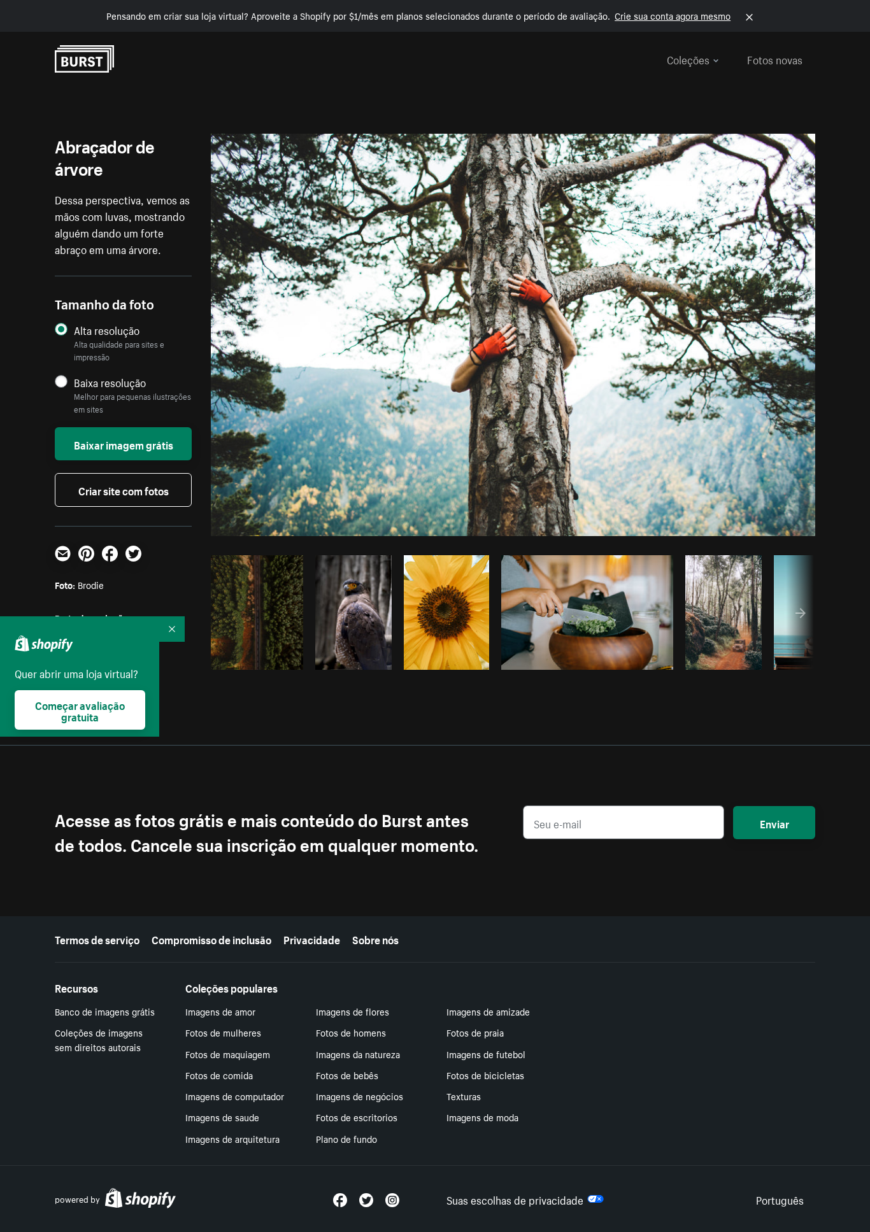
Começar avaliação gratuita (80, 710)
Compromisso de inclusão (211, 938)
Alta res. (405, 656)
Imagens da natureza (358, 1054)
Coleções (688, 58)
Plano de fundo (346, 1138)
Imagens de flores (352, 1011)
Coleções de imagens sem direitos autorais (99, 1039)
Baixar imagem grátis (123, 443)
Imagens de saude (222, 1117)
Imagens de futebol (485, 1054)
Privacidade (311, 938)
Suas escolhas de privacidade (514, 1199)
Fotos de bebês (347, 1075)
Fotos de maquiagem (227, 1054)
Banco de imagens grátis (105, 1011)
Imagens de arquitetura (232, 1138)
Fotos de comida (219, 1075)
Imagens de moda (482, 1117)
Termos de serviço (97, 938)
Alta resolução (106, 330)
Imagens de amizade (488, 1011)
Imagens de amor (220, 1011)
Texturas (463, 1096)
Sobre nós (375, 938)
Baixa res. (270, 656)
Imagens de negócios (359, 1096)
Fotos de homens (351, 1032)
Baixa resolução (110, 382)
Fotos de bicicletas (485, 1075)
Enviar (774, 822)
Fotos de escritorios (356, 1117)
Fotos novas (774, 58)
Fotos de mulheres (223, 1032)
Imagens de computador (234, 1096)
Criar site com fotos (123, 489)
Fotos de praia (475, 1032)
